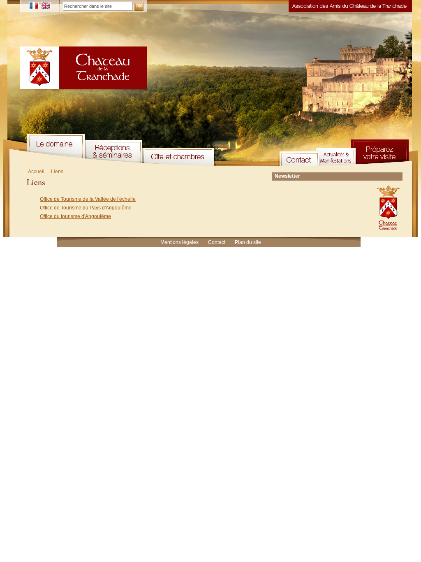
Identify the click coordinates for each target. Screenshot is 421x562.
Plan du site (248, 242)
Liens (57, 171)
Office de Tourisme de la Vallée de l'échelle (88, 199)
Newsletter (287, 176)
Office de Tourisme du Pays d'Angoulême (86, 208)
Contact (216, 242)
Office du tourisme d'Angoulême (75, 216)
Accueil (36, 171)
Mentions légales (179, 242)
